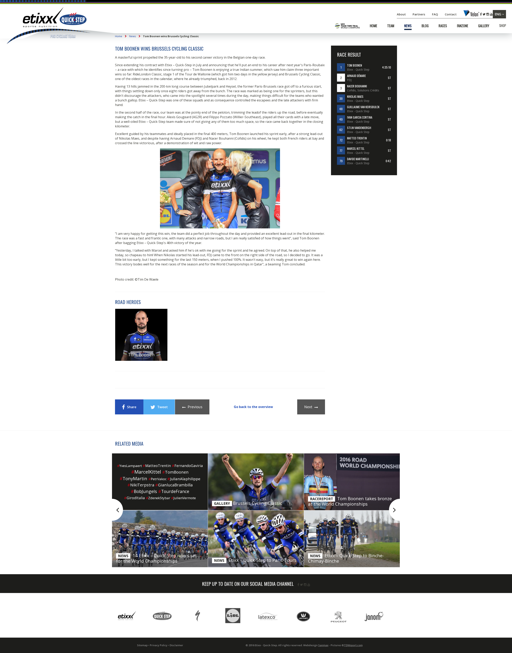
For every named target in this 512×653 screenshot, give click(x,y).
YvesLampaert (129, 465)
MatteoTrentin (157, 465)
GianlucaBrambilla (174, 485)
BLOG (425, 25)
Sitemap (142, 645)
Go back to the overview (253, 407)
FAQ (435, 14)
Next (308, 406)
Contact (451, 14)
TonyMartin (133, 478)
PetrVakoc (157, 479)
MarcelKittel (146, 471)
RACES (443, 25)
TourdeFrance (173, 491)
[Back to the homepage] (48, 26)
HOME (373, 25)
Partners (419, 14)
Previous (195, 406)
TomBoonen (175, 472)
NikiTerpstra (140, 485)
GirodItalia (134, 497)
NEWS (408, 25)
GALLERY (483, 25)
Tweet (162, 407)
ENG (498, 14)
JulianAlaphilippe (183, 478)
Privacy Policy (158, 645)
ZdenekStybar (158, 498)
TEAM (390, 25)
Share (131, 407)
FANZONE (462, 25)
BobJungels (144, 491)
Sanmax (323, 645)
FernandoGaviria (187, 465)
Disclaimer (176, 645)
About (402, 14)
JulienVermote (183, 498)
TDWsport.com (353, 645)
